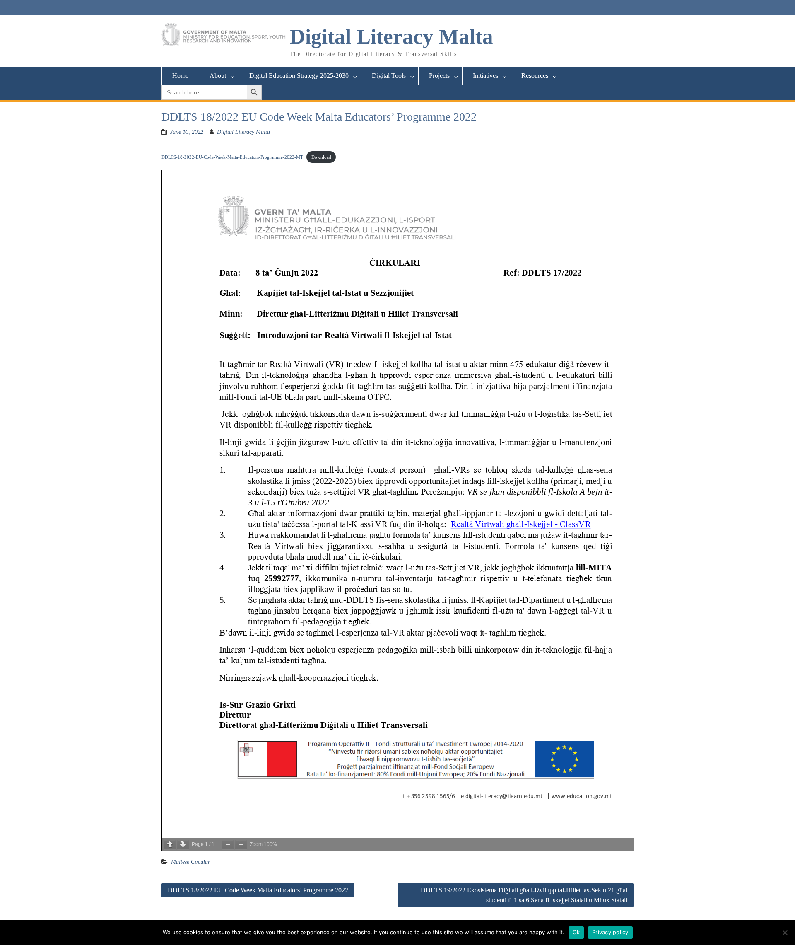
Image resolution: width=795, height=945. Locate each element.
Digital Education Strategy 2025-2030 (299, 75)
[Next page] (183, 844)
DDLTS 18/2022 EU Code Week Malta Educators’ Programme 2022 (258, 890)
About (218, 75)
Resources (534, 75)
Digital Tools (389, 75)
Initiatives (485, 75)
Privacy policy (610, 932)
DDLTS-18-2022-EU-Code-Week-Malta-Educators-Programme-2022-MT (232, 157)
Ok (576, 932)
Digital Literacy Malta (391, 36)
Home (180, 75)
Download (321, 157)
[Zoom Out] (228, 844)
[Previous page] (170, 844)
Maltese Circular (190, 862)
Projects (439, 75)
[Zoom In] (241, 844)
